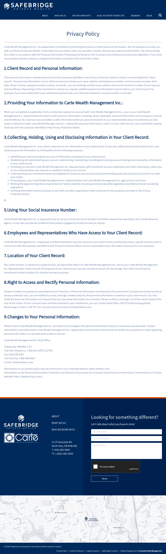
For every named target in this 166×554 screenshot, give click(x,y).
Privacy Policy (61, 551)
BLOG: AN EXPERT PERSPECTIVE (110, 15)
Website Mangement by (141, 551)
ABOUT (45, 15)
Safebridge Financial (110, 551)
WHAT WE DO (60, 15)
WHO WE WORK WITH (81, 15)
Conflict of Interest (77, 551)
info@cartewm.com (80, 307)
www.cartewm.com (99, 368)
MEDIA (149, 15)
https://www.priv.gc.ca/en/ (28, 376)
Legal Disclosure (92, 551)
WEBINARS (135, 15)
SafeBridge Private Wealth (28, 6)
